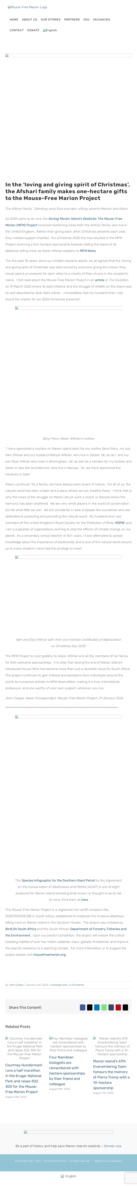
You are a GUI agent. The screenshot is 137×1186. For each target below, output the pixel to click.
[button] (62, 30)
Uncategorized (58, 984)
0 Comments (76, 984)
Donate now (112, 1146)
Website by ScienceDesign (108, 1161)
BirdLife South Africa (20, 929)
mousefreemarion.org (49, 955)
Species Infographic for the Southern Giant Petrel (58, 880)
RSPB (120, 523)
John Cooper (16, 984)
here (84, 900)
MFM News (88, 251)
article (99, 280)
